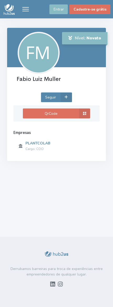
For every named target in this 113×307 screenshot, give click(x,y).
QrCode (51, 113)
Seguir (51, 97)
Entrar (59, 9)
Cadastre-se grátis (90, 9)
